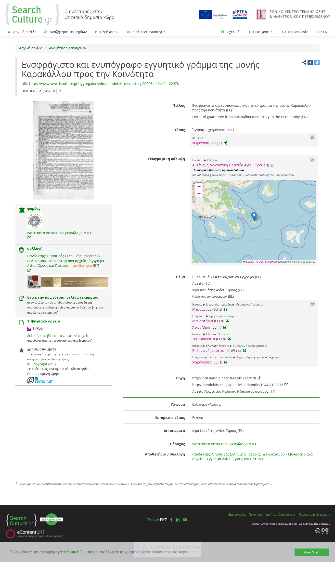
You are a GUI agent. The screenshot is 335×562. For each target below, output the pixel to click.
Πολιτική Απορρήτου (263, 514)
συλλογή (34, 248)
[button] (254, 217)
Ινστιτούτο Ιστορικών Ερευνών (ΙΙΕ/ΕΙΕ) (59, 232)
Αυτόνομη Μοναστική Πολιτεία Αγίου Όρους (228, 165)
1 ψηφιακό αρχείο (43, 321)
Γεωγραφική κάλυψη (166, 158)
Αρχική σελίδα (24, 31)
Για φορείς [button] (263, 31)
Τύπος (179, 129)
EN (325, 31)
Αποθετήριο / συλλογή (165, 454)
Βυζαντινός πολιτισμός (211, 350)
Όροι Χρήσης (287, 514)
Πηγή (180, 378)
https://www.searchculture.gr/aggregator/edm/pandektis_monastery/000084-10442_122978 (104, 83)
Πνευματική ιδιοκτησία (314, 514)
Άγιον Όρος (201, 327)
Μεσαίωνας (201, 309)
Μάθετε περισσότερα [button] (169, 552)
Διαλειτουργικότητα (148, 31)
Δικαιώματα (174, 430)
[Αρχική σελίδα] (59, 14)
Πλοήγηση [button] (108, 31)
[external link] (29, 237)
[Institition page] (22, 210)
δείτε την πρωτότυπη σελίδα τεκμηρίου (62, 297)
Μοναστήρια (202, 321)
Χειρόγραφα (202, 362)
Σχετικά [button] (233, 31)
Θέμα (180, 277)
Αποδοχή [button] (312, 552)
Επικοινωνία (298, 31)
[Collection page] (21, 250)
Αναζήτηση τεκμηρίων (68, 31)
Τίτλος (179, 105)
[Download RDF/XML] (39, 91)
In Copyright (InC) (41, 364)
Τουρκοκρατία (203, 338)
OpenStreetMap (268, 261)
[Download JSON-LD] (59, 91)
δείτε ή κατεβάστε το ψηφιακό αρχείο (58, 335)
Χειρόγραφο (201, 142)
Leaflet (249, 261)
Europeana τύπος (170, 417)
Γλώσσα (178, 404)
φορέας (33, 208)
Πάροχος (177, 444)
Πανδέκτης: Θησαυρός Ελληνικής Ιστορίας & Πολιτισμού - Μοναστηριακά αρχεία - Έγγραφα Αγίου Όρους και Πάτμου (65, 261)
